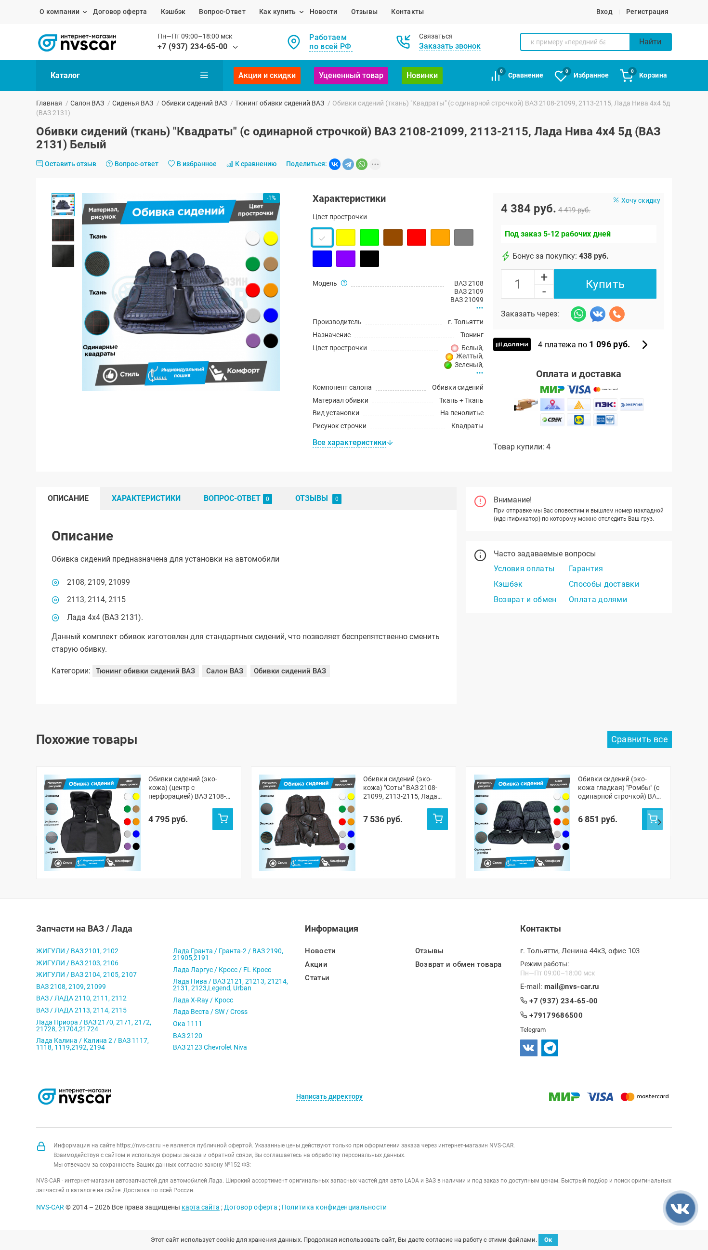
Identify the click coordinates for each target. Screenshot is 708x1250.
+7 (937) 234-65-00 (192, 46)
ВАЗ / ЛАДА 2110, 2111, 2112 (81, 998)
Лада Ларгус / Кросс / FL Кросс (222, 969)
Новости (324, 11)
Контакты (407, 11)
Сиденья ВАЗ (132, 103)
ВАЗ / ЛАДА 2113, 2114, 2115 (81, 1010)
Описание (68, 498)
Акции (316, 964)
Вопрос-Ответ (222, 11)
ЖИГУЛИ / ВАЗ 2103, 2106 (77, 963)
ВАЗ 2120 (187, 1035)
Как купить (277, 11)
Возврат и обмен (525, 599)
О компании (59, 11)
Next (659, 823)
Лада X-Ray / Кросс (203, 1000)
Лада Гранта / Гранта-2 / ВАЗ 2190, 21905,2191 (228, 954)
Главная (49, 103)
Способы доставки (604, 584)
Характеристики (146, 498)
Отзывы (364, 11)
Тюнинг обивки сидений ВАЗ (279, 103)
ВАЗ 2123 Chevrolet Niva (210, 1047)
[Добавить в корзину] (222, 818)
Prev (48, 823)
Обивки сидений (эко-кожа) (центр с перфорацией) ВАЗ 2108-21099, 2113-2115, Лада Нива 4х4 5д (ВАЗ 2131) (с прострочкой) (188, 788)
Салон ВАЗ (87, 103)
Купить (605, 284)
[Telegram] (348, 164)
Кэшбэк (173, 11)
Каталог (65, 75)
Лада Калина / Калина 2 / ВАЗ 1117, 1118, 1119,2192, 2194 (92, 1044)
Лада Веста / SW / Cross (210, 1011)
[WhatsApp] (361, 164)
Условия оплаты (524, 568)
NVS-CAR (50, 1207)
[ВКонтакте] (335, 164)
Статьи (317, 978)
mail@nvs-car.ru (571, 986)
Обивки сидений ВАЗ (194, 103)
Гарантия (586, 568)
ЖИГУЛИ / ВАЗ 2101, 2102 (77, 950)
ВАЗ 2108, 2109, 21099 (71, 986)
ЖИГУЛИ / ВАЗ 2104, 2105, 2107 (86, 974)
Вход (604, 11)
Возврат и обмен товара (458, 964)
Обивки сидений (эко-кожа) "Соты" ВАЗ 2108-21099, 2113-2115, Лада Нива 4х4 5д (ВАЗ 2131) (400, 788)
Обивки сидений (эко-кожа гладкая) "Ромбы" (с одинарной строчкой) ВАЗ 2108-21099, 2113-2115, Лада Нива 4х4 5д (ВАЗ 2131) (619, 788)
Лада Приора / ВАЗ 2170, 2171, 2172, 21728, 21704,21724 (93, 1025)
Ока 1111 (187, 1023)
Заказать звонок (450, 46)
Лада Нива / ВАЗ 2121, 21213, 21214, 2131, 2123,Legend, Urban (230, 984)
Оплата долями (598, 599)
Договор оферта (120, 11)
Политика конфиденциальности (334, 1207)
